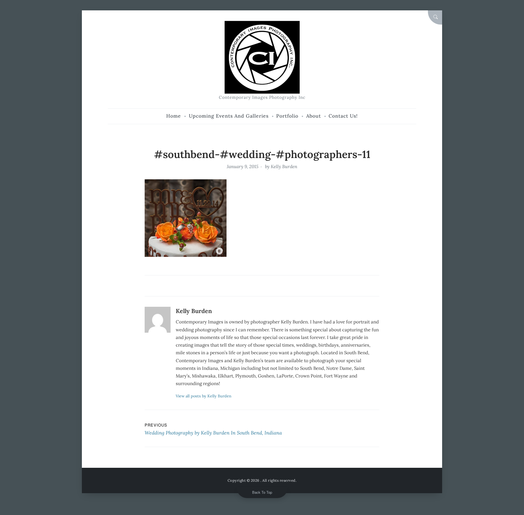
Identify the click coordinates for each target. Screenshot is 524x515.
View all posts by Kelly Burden (203, 396)
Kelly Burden (284, 166)
